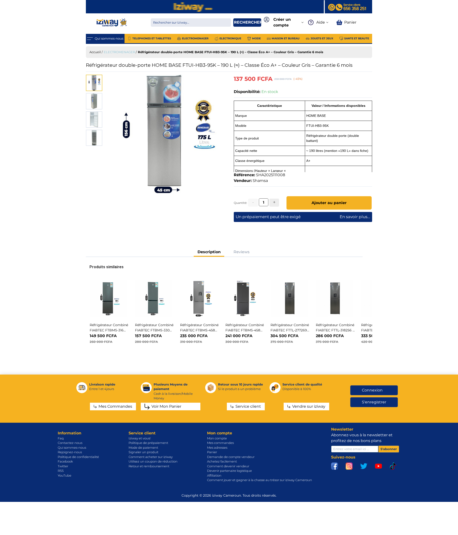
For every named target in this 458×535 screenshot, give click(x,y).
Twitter (63, 466)
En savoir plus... (355, 216)
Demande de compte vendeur (231, 457)
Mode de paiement (143, 447)
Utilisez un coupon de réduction (153, 461)
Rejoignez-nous (70, 452)
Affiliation (214, 475)
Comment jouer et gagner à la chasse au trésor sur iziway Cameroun (259, 480)
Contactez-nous (70, 443)
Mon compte (217, 438)
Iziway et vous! (140, 438)
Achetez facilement (222, 461)
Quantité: (240, 203)
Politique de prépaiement (148, 443)
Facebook (65, 461)
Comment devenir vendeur (228, 466)
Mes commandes (220, 443)
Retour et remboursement (149, 466)
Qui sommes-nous (72, 447)
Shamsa (260, 180)
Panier (212, 452)
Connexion (372, 390)
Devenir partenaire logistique (229, 471)
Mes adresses (217, 447)
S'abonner (388, 449)
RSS (61, 471)
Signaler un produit (143, 452)
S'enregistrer (374, 402)
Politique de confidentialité (78, 457)
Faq (61, 438)
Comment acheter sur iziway (151, 457)
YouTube (64, 475)
